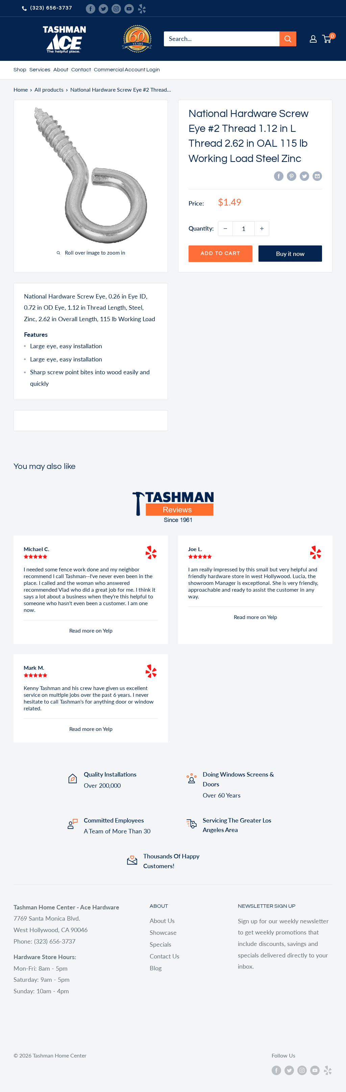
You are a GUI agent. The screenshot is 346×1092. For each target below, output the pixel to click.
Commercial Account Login (127, 69)
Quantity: (201, 228)
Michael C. (36, 549)
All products (49, 89)
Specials (160, 944)
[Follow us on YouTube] (129, 8)
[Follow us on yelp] (142, 8)
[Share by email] (317, 176)
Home (21, 89)
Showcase (163, 932)
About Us (162, 920)
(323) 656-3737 (51, 7)
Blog (156, 968)
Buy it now (290, 253)
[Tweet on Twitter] (304, 176)
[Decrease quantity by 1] (225, 228)
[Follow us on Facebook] (90, 8)
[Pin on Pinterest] (291, 176)
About (60, 69)
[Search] (287, 38)
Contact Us (164, 956)
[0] (327, 39)
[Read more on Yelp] (151, 552)
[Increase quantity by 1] (262, 228)
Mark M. (34, 667)
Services (39, 69)
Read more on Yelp (91, 630)
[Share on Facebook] (278, 176)
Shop (20, 69)
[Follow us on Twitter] (103, 8)
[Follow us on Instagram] (116, 8)
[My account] (313, 39)
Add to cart (220, 253)
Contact (81, 69)
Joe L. (195, 549)
